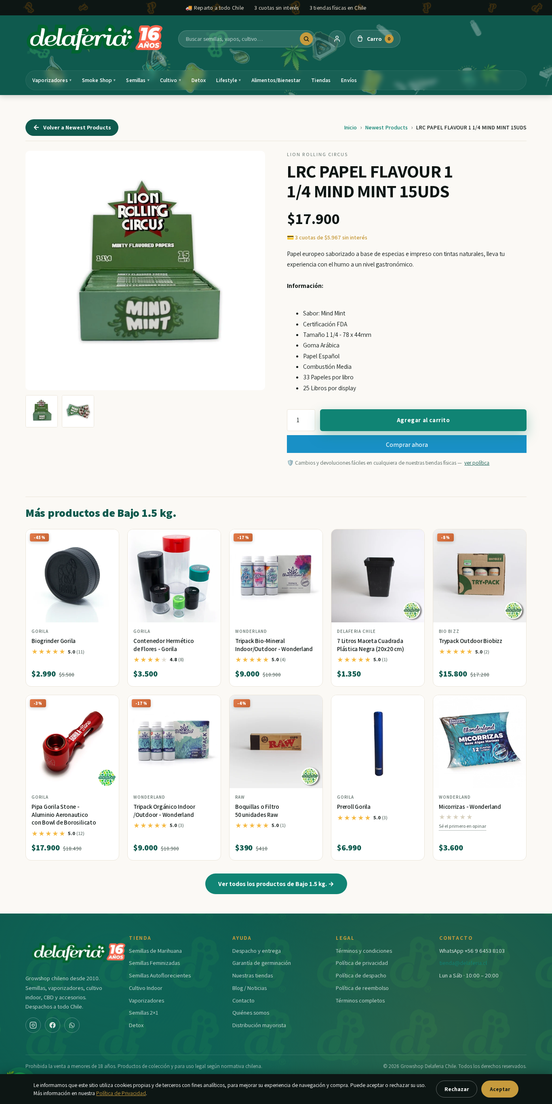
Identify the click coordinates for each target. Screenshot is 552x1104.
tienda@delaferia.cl (463, 963)
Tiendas (321, 80)
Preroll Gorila (354, 806)
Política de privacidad (362, 963)
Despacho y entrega (256, 950)
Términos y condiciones (364, 950)
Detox (199, 80)
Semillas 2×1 (143, 1012)
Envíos (349, 80)
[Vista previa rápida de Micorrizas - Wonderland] (513, 704)
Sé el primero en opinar (462, 826)
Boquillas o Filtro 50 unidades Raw (257, 810)
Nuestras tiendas (252, 975)
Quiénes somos (250, 1012)
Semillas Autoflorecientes (160, 975)
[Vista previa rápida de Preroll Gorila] (412, 704)
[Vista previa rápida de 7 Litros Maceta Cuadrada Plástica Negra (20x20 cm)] (412, 538)
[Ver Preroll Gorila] (377, 741)
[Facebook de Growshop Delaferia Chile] (52, 1025)
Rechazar (457, 1089)
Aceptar (500, 1089)
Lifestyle (228, 80)
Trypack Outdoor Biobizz (470, 641)
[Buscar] (306, 38)
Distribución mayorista (259, 1025)
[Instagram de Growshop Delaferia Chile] (33, 1025)
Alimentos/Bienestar (276, 80)
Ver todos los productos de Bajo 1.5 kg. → (276, 884)
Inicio (350, 127)
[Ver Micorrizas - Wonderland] (479, 741)
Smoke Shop (99, 80)
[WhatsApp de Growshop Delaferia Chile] (72, 1025)
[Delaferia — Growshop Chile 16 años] (95, 38)
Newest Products (386, 127)
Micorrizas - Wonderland (470, 806)
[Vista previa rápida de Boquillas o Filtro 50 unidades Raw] (310, 704)
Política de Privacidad (121, 1093)
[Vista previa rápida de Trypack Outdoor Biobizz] (513, 538)
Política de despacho (361, 975)
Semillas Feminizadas (154, 963)
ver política (476, 462)
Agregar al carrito (423, 420)
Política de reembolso (362, 988)
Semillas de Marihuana (155, 950)
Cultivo (170, 80)
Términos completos (360, 1000)
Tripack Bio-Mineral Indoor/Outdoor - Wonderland (274, 645)
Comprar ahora (407, 444)
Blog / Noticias (249, 988)
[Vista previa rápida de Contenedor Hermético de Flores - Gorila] (208, 538)
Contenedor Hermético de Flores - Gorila (163, 645)
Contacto (243, 1000)
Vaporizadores (52, 80)
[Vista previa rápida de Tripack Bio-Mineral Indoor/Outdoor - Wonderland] (310, 538)
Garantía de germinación (261, 963)
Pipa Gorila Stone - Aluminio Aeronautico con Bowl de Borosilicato (64, 814)
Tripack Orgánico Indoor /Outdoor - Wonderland (164, 810)
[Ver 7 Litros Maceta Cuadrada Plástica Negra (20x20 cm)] (377, 575)
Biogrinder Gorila (54, 641)
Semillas (137, 80)
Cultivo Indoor (145, 988)
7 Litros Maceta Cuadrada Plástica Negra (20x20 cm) (370, 645)
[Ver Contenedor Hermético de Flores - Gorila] (174, 575)
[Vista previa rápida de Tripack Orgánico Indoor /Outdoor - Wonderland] (208, 704)
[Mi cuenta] (337, 38)
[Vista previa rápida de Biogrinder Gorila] (106, 538)
